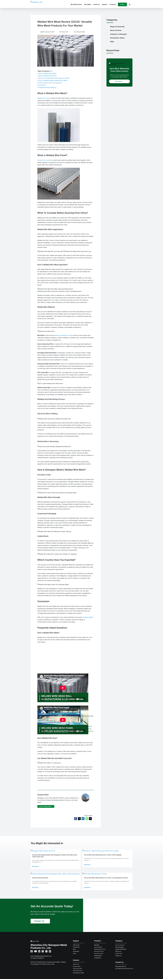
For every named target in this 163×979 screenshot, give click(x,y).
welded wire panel (44, 160)
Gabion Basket (98, 947)
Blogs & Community (117, 26)
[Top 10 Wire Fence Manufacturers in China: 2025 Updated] (100, 851)
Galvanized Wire (77, 968)
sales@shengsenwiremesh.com (42, 956)
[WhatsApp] (86, 818)
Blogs (74, 949)
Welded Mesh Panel (99, 949)
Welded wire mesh (43, 98)
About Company (119, 945)
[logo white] (35, 941)
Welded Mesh (77, 966)
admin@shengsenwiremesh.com (124, 968)
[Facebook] (75, 818)
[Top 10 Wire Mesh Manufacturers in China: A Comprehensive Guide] (94, 874)
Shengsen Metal (88, 617)
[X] (79, 818)
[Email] (90, 818)
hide (51, 71)
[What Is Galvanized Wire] (55, 874)
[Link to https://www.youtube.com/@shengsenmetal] (34, 951)
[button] (129, 4)
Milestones (118, 951)
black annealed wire (62, 335)
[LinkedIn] (83, 818)
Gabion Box (76, 964)
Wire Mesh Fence (78, 970)
